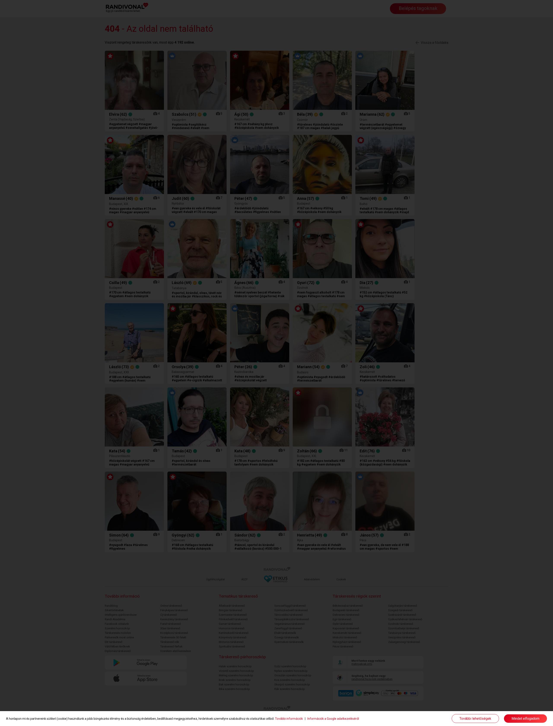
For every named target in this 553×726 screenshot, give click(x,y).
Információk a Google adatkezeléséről (333, 718)
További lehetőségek (475, 719)
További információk (289, 718)
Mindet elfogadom (525, 719)
